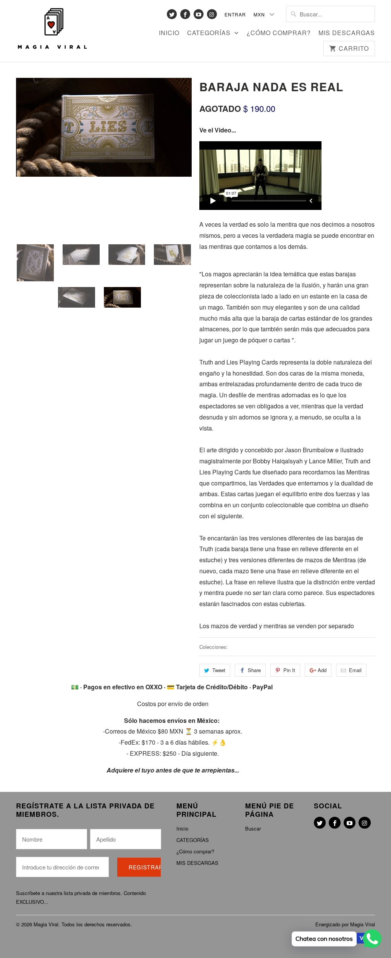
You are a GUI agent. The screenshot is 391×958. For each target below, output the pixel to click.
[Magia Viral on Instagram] (212, 14)
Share (254, 670)
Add (322, 670)
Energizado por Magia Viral (345, 924)
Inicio (169, 33)
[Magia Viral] (52, 29)
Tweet (218, 670)
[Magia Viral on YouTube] (199, 14)
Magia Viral (46, 924)
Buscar (253, 828)
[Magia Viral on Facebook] (185, 14)
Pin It (289, 670)
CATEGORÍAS (210, 33)
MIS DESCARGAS (346, 33)
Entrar (235, 14)
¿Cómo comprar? (279, 33)
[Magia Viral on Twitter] (172, 14)
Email (355, 670)
